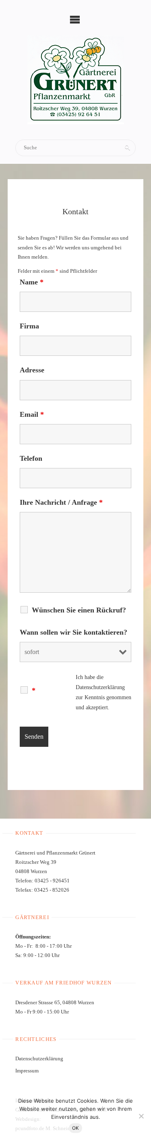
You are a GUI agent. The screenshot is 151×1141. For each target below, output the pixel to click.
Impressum (27, 1071)
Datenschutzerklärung (100, 687)
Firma (29, 326)
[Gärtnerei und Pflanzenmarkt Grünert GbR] (75, 79)
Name (31, 282)
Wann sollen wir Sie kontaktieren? (73, 632)
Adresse (32, 370)
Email (32, 414)
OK (75, 1128)
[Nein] (141, 1116)
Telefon (31, 458)
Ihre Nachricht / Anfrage (61, 502)
